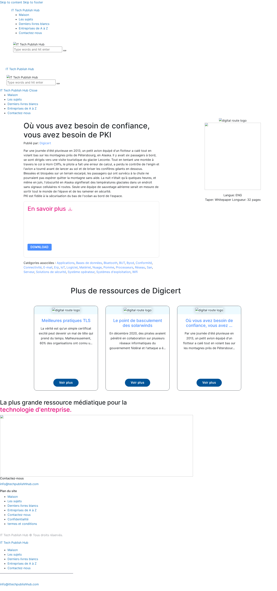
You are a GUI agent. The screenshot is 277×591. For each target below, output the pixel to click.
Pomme (108, 267)
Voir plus (66, 382)
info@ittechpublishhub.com (19, 584)
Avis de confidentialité (63, 234)
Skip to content (11, 2)
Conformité (144, 263)
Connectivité (33, 267)
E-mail (47, 267)
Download (40, 247)
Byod (130, 263)
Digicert (45, 143)
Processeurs (124, 267)
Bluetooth (110, 263)
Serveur (29, 272)
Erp (56, 267)
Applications (65, 263)
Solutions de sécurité (51, 272)
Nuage (97, 267)
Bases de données (89, 263)
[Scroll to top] (2, 589)
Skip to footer (33, 2)
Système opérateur (81, 272)
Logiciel (72, 267)
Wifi (135, 272)
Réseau (140, 267)
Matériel (85, 267)
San (149, 267)
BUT (122, 263)
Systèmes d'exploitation (113, 272)
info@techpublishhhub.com (19, 484)
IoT (63, 267)
